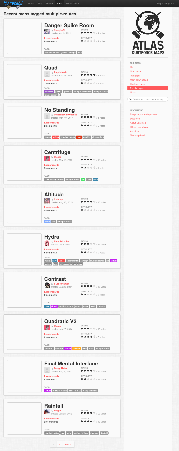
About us (134, 131)
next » (68, 444)
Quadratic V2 (60, 321)
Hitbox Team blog (139, 127)
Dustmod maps (137, 84)
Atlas (59, 3)
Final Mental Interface (71, 363)
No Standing (59, 109)
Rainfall (53, 405)
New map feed (138, 135)
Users (133, 92)
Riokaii (58, 156)
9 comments (50, 210)
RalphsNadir (60, 72)
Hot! (132, 67)
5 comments (50, 168)
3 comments (50, 83)
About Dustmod (138, 122)
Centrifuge (57, 152)
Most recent (136, 71)
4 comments (50, 379)
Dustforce (135, 118)
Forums (49, 3)
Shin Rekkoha (61, 241)
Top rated (134, 75)
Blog (40, 3)
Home (31, 3)
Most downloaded (139, 79)
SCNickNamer (61, 283)
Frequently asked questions (144, 114)
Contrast (55, 278)
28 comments (51, 421)
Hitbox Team (72, 3)
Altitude (54, 194)
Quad (51, 67)
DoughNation (61, 368)
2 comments (50, 125)
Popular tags (136, 88)
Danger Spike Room (69, 25)
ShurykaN (59, 30)
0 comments (50, 41)
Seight (57, 410)
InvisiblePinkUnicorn (65, 114)
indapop (58, 199)
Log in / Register (165, 3)
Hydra (51, 236)
